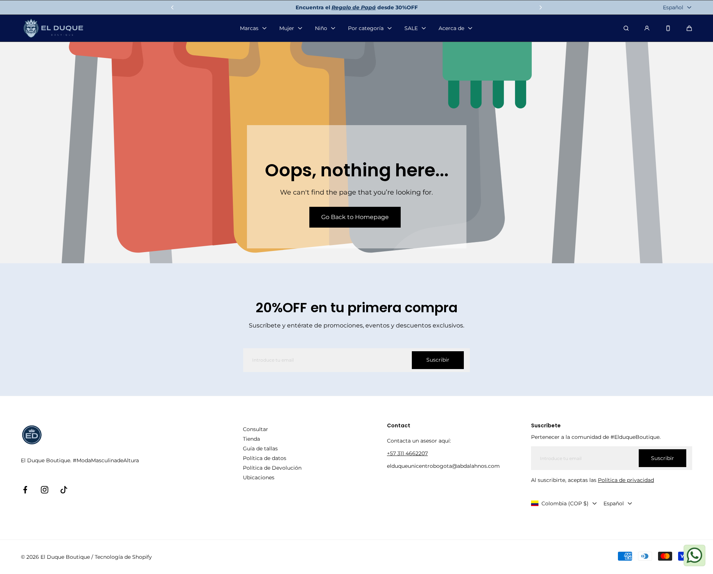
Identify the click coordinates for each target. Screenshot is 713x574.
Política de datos (264, 458)
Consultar (255, 429)
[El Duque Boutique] (53, 28)
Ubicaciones (258, 477)
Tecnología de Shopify (123, 557)
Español (673, 7)
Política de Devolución (272, 467)
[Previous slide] (172, 7)
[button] (689, 28)
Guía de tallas (260, 448)
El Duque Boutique (65, 557)
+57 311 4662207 (407, 453)
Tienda (251, 439)
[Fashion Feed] (668, 28)
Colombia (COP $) (565, 503)
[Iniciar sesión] (647, 28)
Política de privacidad (626, 480)
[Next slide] (541, 7)
